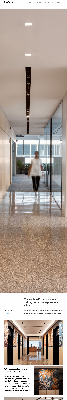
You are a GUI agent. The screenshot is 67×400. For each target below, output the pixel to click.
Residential (39, 2)
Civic (7, 313)
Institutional (31, 2)
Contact (58, 2)
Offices (11, 313)
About (53, 2)
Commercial (46, 2)
